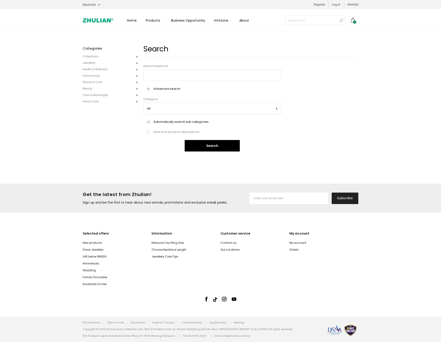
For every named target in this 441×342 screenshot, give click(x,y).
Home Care (91, 101)
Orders (294, 250)
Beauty (88, 88)
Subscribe (345, 198)
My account (297, 243)
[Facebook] (206, 299)
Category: (150, 99)
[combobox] (311, 20)
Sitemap (239, 322)
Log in (336, 4)
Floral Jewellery (93, 250)
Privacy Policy (91, 322)
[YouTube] (234, 299)
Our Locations (230, 250)
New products (92, 243)
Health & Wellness (95, 69)
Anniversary (91, 263)
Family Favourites (95, 277)
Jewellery (89, 63)
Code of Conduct (163, 322)
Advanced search (166, 89)
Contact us (228, 243)
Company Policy (191, 322)
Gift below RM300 (95, 256)
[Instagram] (224, 299)
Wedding (89, 270)
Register (319, 4)
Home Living (91, 76)
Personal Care (92, 82)
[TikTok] (215, 299)
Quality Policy (217, 322)
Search (341, 20)
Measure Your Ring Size (168, 243)
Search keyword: (156, 66)
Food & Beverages (95, 95)
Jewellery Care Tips (165, 256)
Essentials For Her (95, 284)
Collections (91, 56)
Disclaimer (138, 322)
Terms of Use (115, 322)
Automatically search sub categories (181, 122)
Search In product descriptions (176, 132)
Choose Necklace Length (169, 250)
